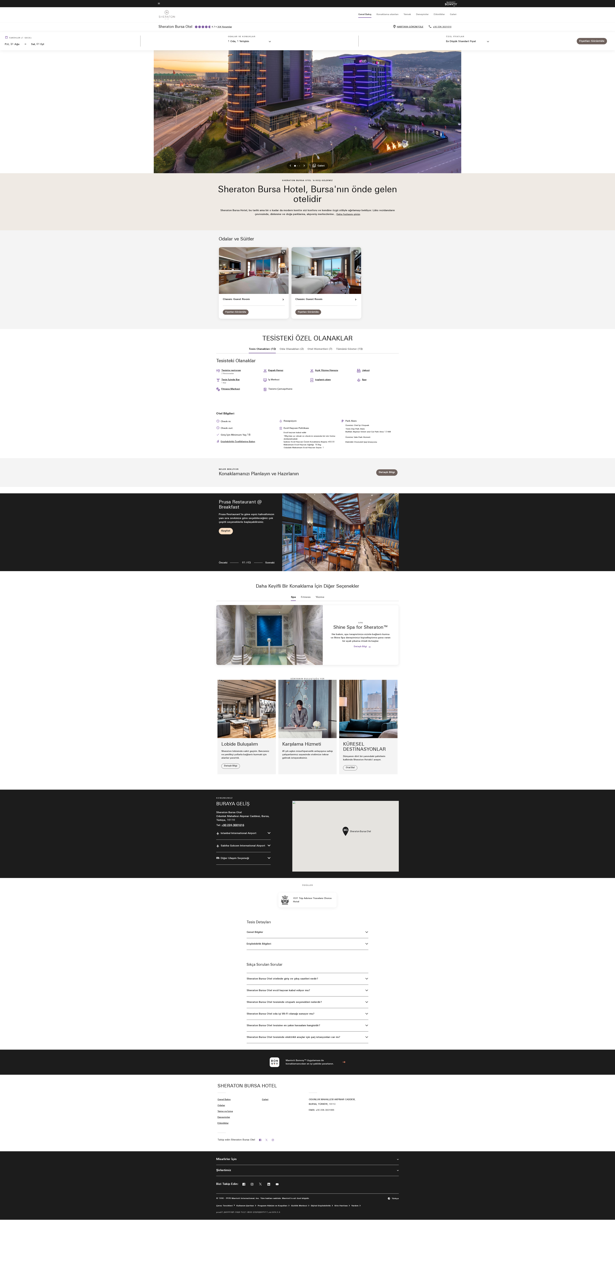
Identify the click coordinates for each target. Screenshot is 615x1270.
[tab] (262, 349)
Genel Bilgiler (255, 932)
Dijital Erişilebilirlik (321, 1206)
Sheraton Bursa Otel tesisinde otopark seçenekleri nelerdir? (284, 1002)
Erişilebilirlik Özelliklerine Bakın (238, 442)
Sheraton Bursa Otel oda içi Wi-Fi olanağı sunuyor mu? (280, 1014)
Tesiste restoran (231, 370)
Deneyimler (422, 14)
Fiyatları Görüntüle (235, 312)
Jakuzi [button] (366, 370)
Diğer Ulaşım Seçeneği (235, 858)
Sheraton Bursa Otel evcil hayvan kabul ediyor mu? (278, 990)
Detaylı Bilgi (387, 472)
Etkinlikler (439, 14)
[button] (249, 42)
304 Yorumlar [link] (224, 27)
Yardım (354, 1206)
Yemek (407, 14)
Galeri (453, 14)
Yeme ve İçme (225, 1111)
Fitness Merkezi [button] (230, 389)
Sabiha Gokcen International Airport (243, 846)
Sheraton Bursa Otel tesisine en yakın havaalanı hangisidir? (283, 1025)
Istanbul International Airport (238, 833)
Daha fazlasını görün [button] (348, 214)
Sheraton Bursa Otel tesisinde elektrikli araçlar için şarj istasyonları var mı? (293, 1037)
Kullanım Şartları (245, 1206)
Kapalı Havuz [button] (275, 370)
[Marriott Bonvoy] (449, 3)
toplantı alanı (323, 380)
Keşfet (225, 531)
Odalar (221, 1105)
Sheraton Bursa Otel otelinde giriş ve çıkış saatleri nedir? (282, 979)
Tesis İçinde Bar (230, 380)
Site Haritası (341, 1206)
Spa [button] (364, 380)
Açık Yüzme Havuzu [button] (326, 370)
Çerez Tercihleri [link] (224, 1206)
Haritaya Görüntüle (410, 27)
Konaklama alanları (387, 14)
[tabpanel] (307, 532)
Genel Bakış (364, 14)
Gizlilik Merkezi (299, 1206)
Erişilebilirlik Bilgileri (259, 944)
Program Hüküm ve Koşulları (272, 1206)
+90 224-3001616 (442, 27)
